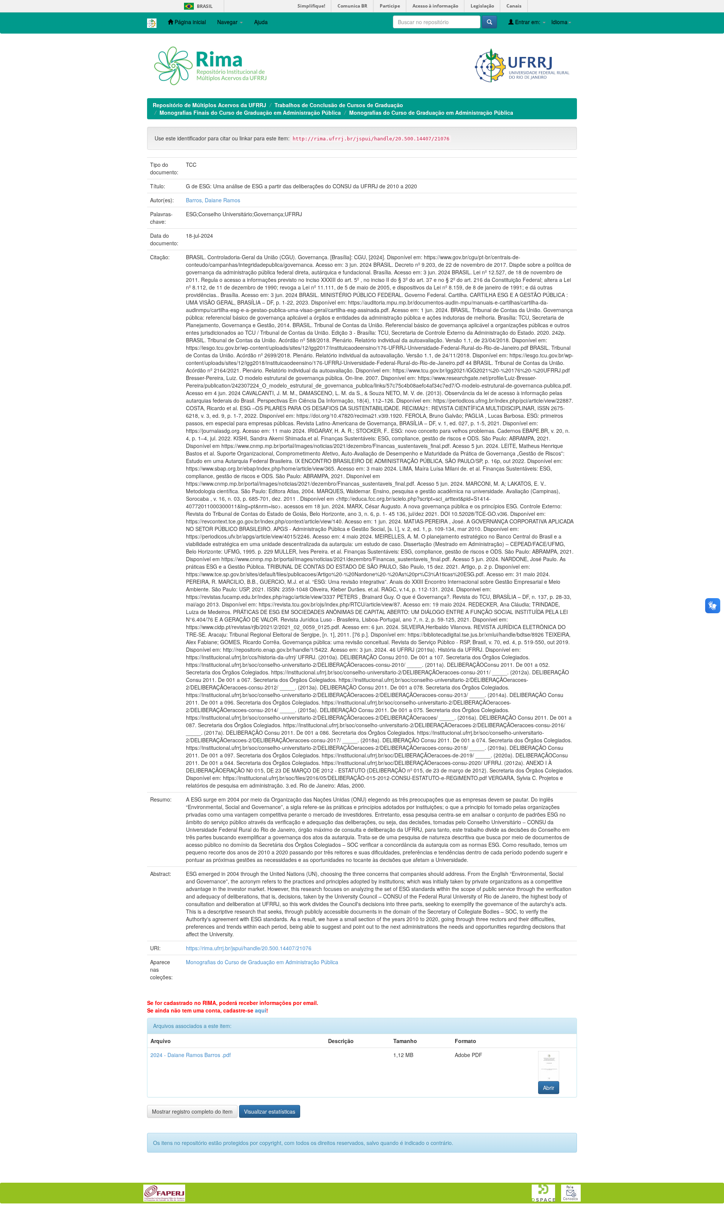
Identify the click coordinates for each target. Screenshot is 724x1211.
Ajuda (261, 22)
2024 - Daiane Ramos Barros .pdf (190, 1055)
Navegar (228, 22)
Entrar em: (528, 22)
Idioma (559, 22)
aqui (260, 1010)
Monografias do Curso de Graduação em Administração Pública (431, 112)
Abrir (548, 1087)
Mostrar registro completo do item (192, 1111)
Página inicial (189, 22)
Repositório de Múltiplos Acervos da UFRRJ (209, 105)
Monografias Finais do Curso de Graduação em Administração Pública (250, 112)
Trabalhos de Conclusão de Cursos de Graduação (339, 105)
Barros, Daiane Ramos (213, 200)
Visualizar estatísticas (269, 1111)
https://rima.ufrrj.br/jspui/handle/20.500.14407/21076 (248, 948)
